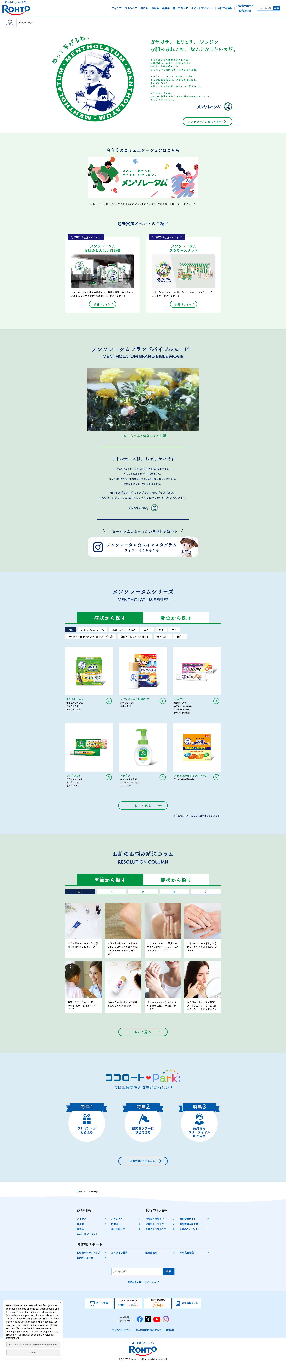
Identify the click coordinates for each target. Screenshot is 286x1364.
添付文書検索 (187, 1252)
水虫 (161, 629)
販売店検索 (151, 1252)
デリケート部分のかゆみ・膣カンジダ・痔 (91, 636)
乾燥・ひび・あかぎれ (123, 629)
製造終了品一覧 (85, 1257)
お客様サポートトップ (88, 1252)
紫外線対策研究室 (189, 1224)
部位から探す (176, 617)
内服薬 (114, 1224)
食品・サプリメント (87, 1234)
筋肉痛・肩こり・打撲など (135, 636)
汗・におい (162, 636)
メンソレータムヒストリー (205, 121)
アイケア (81, 1218)
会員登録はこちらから (142, 1161)
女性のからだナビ (189, 1229)
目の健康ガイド (188, 1218)
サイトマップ (152, 1282)
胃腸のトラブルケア (155, 1229)
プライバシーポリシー (122, 1330)
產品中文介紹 (134, 1282)
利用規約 (170, 1330)
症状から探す (110, 617)
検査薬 (80, 1229)
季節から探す (110, 879)
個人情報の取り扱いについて (149, 1330)
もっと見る (142, 805)
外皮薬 (80, 1224)
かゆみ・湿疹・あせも (92, 629)
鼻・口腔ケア (118, 1229)
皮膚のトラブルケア (155, 1224)
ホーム (80, 1191)
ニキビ (147, 629)
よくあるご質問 (119, 1252)
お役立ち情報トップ (155, 1218)
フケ (174, 629)
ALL (71, 629)
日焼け (180, 636)
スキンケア (117, 1218)
